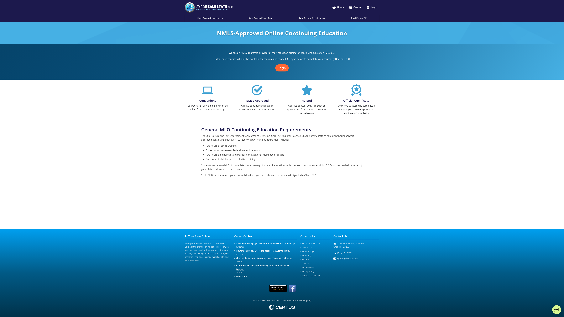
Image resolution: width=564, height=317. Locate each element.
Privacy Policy (308, 271)
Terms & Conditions (311, 275)
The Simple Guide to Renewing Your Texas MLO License (264, 258)
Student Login (308, 251)
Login (282, 68)
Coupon (305, 263)
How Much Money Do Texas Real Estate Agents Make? (263, 250)
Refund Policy (308, 267)
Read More (241, 276)
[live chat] (556, 309)
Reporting (306, 255)
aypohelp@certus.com (347, 258)
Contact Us (307, 247)
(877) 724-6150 (344, 252)
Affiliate (305, 259)
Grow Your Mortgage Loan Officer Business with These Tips (265, 243)
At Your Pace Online (311, 243)
